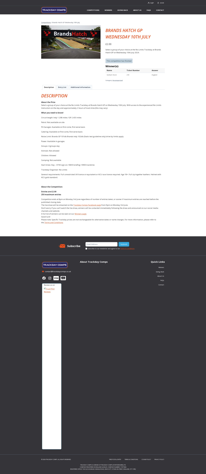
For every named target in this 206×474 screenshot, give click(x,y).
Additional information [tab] (80, 87)
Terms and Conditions (53, 222)
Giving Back (122, 10)
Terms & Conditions (127, 249)
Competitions (93, 10)
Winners (108, 10)
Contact (160, 10)
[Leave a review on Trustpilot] (50, 367)
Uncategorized (117, 80)
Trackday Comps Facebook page (87, 205)
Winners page (80, 214)
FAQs (149, 10)
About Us (137, 10)
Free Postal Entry (115, 459)
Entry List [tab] (62, 87)
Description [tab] (49, 87)
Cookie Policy (146, 459)
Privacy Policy (159, 459)
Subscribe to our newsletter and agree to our (111, 249)
